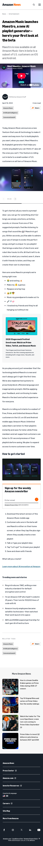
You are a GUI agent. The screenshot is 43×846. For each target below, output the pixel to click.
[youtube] (38, 830)
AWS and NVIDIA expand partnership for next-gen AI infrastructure (22, 621)
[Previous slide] (3, 199)
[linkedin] (30, 830)
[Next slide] (15, 199)
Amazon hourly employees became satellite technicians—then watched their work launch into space (21, 611)
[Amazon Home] (11, 4)
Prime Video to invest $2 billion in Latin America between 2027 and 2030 (30, 737)
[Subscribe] (36, 499)
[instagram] (12, 830)
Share (37, 108)
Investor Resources (11, 785)
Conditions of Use (17, 838)
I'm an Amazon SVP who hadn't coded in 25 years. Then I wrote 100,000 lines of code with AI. (22, 599)
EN (7, 796)
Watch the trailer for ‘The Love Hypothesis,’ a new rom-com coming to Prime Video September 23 (30, 721)
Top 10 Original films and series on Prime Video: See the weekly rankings (29, 701)
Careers (6, 803)
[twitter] (21, 830)
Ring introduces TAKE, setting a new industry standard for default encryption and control (20, 588)
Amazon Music (8, 108)
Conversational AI (9, 117)
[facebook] (4, 830)
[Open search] (33, 4)
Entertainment (14, 14)
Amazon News (8, 763)
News (4, 14)
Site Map (6, 811)
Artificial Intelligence (10, 113)
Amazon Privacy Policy (11, 505)
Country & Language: (10, 793)
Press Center (8, 770)
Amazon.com (8, 778)
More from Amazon (11, 818)
